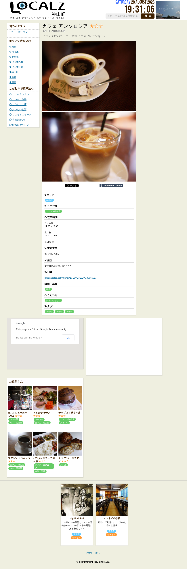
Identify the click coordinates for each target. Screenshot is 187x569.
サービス (76, 538)
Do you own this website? (29, 337)
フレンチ (39, 419)
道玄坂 (76, 534)
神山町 (15, 72)
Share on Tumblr (111, 185)
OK (68, 337)
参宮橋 (15, 57)
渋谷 (13, 77)
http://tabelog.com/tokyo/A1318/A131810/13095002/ (70, 278)
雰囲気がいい (19, 119)
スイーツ (64, 423)
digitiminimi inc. (88, 561)
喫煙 (48, 289)
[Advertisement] (124, 346)
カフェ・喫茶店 (53, 211)
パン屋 (63, 465)
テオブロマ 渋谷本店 (69, 412)
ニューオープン (19, 32)
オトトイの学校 (112, 518)
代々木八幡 (17, 62)
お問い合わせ (93, 553)
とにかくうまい (20, 94)
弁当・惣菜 (40, 471)
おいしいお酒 (19, 109)
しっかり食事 (19, 99)
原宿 (13, 46)
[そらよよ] (168, 17)
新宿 (13, 82)
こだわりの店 (19, 104)
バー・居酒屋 (16, 423)
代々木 (15, 51)
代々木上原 (17, 67)
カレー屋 (14, 419)
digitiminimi (77, 518)
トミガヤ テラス (42, 412)
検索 (148, 16)
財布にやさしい (20, 124)
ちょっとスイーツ (21, 114)
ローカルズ (37, 9)
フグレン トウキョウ (19, 458)
